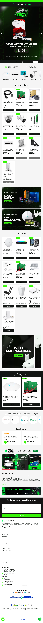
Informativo (4, 538)
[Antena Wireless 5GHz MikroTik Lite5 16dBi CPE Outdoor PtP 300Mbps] (21, 143)
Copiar (35, 61)
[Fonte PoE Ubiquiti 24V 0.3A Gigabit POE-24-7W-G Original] (8, 167)
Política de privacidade (6, 550)
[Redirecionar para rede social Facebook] (5, 527)
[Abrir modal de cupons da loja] (2, 619)
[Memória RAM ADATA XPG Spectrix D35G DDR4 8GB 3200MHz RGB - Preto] (21, 242)
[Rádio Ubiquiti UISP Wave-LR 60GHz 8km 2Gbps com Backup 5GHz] (8, 242)
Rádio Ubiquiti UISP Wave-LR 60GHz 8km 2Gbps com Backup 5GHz (8, 250)
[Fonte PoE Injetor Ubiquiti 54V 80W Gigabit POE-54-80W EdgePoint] (8, 315)
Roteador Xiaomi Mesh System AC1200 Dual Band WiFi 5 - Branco (21, 298)
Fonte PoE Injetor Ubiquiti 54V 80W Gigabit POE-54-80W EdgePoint (8, 322)
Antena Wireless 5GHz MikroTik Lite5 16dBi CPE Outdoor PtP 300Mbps (21, 150)
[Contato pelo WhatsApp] (39, 619)
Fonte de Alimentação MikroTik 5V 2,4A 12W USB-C (7, 274)
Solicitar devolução (5, 560)
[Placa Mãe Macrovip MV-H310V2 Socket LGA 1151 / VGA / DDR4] (34, 242)
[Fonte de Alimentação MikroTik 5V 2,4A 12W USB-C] (8, 267)
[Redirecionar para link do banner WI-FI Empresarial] (18, 351)
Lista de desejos (5, 536)
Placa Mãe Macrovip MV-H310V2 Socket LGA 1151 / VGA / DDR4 (34, 250)
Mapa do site (4, 562)
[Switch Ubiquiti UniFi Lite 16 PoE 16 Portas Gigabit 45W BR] (34, 291)
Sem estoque (21, 158)
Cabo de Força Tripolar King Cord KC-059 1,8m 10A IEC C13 (8, 102)
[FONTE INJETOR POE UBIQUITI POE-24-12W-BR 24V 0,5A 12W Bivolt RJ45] (34, 143)
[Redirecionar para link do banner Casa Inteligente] (21, 219)
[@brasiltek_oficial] (6, 451)
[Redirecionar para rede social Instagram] (2, 527)
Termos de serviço (5, 552)
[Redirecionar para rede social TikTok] (7, 527)
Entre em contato (5, 558)
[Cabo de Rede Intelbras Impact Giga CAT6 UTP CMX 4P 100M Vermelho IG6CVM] (21, 94)
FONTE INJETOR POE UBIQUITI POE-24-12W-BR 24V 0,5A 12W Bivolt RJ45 (34, 150)
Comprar (8, 158)
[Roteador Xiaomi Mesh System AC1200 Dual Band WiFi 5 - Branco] (21, 291)
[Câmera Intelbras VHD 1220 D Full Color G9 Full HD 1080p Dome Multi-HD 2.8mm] (8, 118)
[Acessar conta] (37, 4)
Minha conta (4, 532)
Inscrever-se (21, 515)
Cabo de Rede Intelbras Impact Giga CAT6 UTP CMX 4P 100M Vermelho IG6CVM (30, 397)
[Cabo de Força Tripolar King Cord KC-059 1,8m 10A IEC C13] (8, 94)
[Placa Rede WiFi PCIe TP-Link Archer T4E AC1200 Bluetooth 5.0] (8, 291)
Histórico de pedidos (6, 534)
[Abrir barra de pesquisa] (5, 4)
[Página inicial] (21, 4)
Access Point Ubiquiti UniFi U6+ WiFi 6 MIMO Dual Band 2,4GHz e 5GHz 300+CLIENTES (11, 397)
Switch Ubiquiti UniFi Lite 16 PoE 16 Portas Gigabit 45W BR (34, 298)
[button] (3, 4)
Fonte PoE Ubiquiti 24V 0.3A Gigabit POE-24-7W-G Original (8, 174)
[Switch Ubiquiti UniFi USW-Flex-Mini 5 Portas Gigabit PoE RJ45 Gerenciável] (8, 143)
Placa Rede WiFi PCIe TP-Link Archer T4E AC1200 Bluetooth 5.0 (8, 298)
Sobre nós (4, 546)
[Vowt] (21, 619)
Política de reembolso (6, 548)
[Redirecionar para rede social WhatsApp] (9, 527)
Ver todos (21, 407)
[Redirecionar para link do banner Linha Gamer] (21, 197)
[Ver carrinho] (39, 4)
